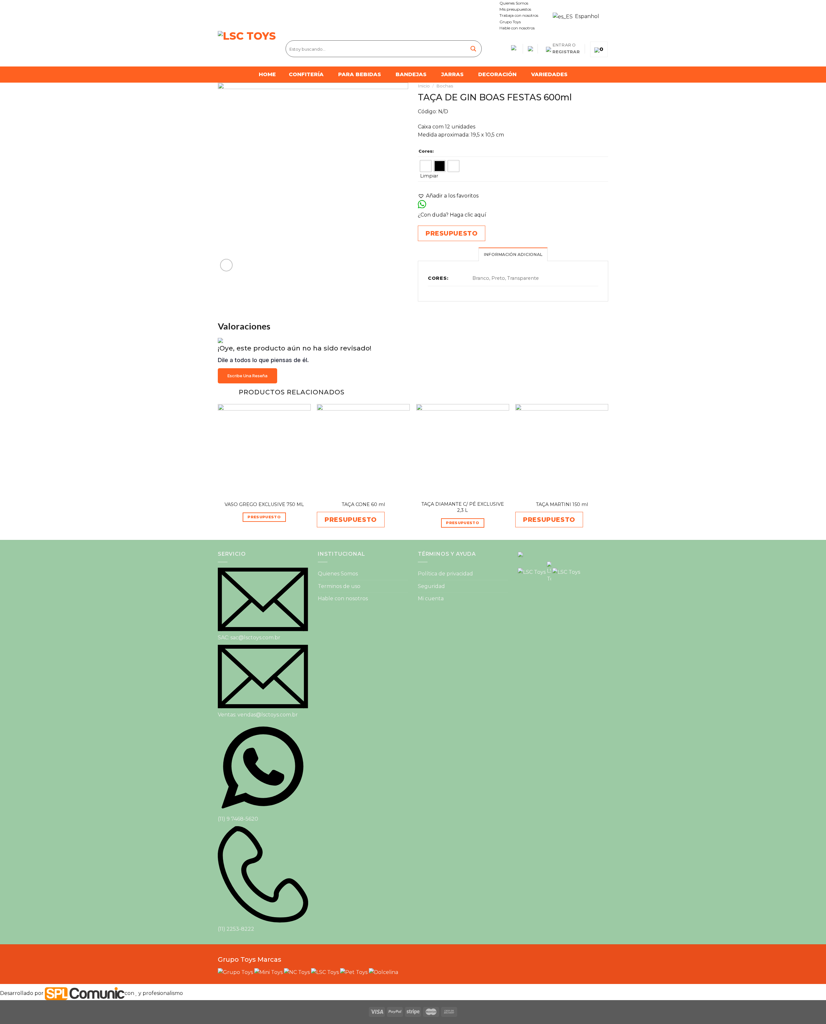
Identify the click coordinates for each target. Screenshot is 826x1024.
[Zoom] (226, 265)
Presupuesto (264, 517)
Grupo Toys (510, 21)
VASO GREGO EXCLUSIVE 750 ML (264, 504)
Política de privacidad (445, 574)
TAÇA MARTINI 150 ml (562, 504)
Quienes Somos (513, 3)
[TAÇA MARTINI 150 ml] (561, 450)
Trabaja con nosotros (518, 15)
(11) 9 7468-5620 (238, 819)
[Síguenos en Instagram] (227, 15)
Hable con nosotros (517, 27)
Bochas (444, 85)
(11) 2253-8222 (236, 929)
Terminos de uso (339, 586)
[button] (448, 196)
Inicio (424, 85)
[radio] (425, 166)
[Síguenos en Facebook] (221, 15)
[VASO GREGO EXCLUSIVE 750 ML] (264, 450)
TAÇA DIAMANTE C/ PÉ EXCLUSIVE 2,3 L (462, 507)
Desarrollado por (22, 993)
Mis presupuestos (515, 9)
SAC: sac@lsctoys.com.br (249, 637)
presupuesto (452, 233)
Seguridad (431, 586)
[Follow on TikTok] (233, 15)
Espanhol (583, 16)
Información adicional (513, 254)
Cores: (426, 151)
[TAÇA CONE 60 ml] (363, 450)
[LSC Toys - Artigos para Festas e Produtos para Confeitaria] (247, 48)
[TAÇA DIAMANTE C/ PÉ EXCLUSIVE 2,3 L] (462, 450)
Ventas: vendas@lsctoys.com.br (258, 715)
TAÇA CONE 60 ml (363, 504)
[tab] (513, 254)
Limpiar (429, 176)
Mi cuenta (431, 598)
